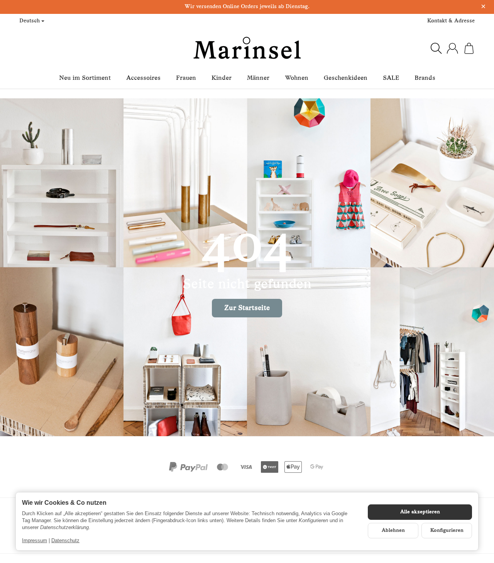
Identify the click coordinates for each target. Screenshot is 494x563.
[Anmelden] (452, 48)
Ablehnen (393, 530)
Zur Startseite (247, 308)
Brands (424, 78)
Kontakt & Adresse (451, 21)
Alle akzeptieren (420, 511)
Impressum (34, 540)
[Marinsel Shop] (247, 48)
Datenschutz (65, 540)
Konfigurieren (447, 530)
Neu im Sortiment (85, 78)
